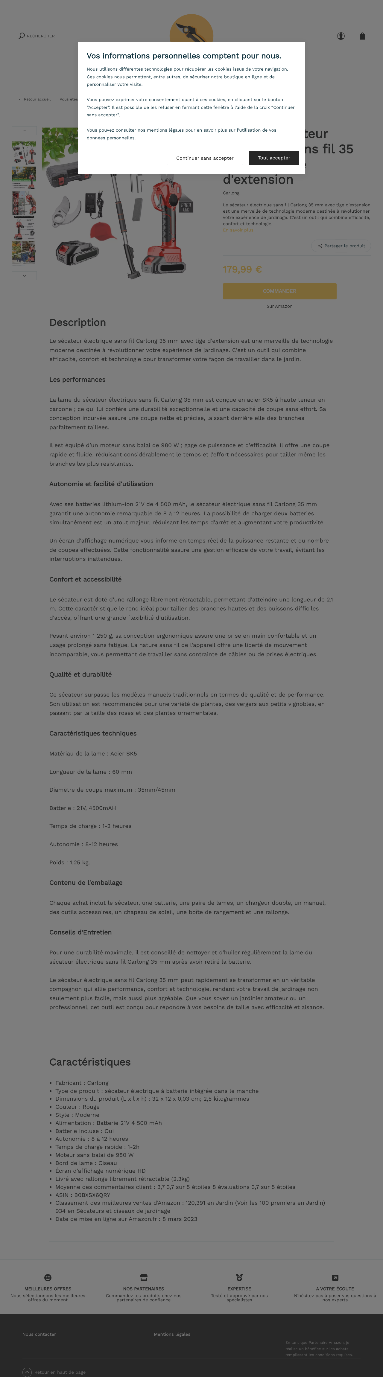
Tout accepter (274, 158)
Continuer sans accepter (205, 158)
